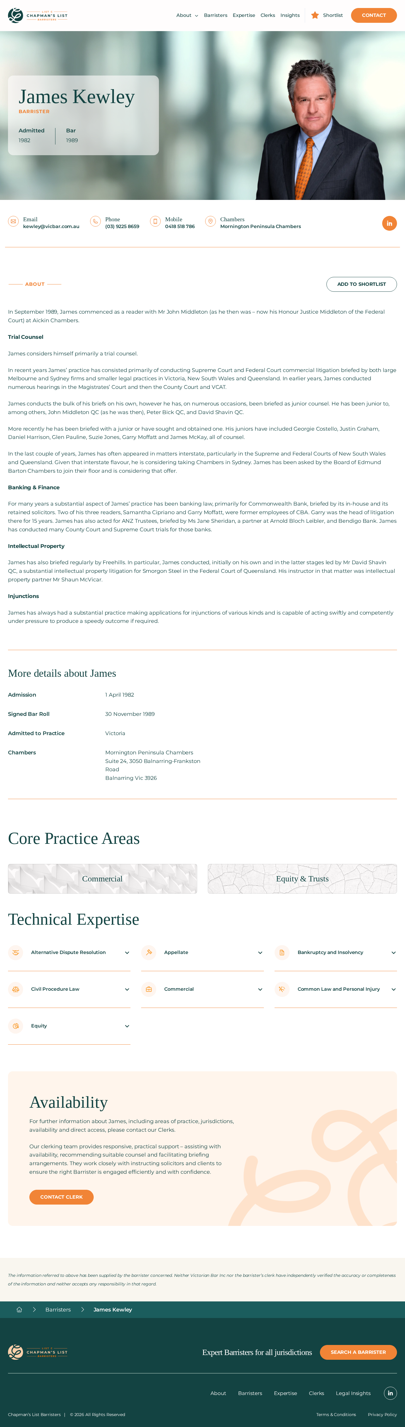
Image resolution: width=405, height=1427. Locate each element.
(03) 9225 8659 (122, 226)
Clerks (268, 15)
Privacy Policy (382, 1414)
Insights (289, 15)
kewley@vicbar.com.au (51, 226)
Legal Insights (353, 1393)
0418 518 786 (180, 226)
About (184, 15)
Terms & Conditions (336, 1414)
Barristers (215, 15)
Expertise (244, 15)
